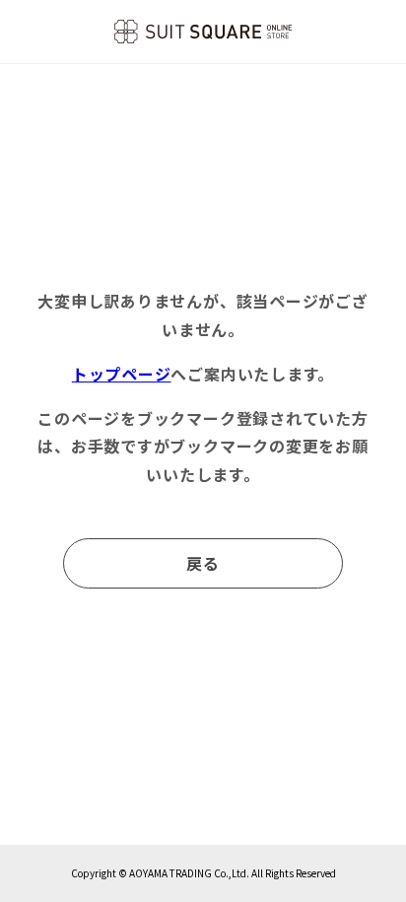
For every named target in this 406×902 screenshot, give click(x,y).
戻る (203, 563)
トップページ (121, 373)
